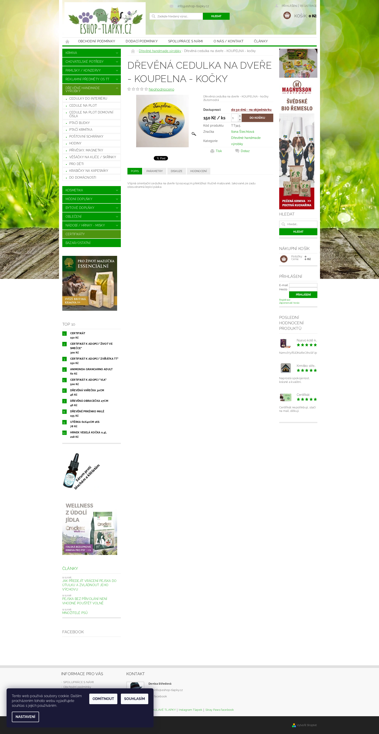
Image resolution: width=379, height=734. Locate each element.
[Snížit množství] (240, 120)
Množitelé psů (75, 613)
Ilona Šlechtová (242, 131)
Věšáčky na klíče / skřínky (92, 157)
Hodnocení (198, 171)
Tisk (219, 151)
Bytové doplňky (80, 208)
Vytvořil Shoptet (307, 725)
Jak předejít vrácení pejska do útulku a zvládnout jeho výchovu (89, 585)
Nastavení (25, 717)
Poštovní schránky (86, 136)
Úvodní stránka (67, 41)
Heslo (283, 289)
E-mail (283, 285)
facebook (160, 696)
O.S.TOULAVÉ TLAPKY (160, 709)
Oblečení (74, 216)
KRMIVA (71, 53)
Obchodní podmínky (96, 41)
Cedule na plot (83, 105)
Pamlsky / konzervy (83, 70)
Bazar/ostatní (78, 243)
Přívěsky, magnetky (86, 150)
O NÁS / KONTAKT (229, 41)
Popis (135, 171)
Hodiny (75, 143)
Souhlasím (134, 699)
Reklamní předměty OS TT (87, 79)
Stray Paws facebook (220, 709)
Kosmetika (74, 190)
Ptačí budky (79, 123)
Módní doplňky (79, 199)
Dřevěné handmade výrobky (83, 89)
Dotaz (245, 151)
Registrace (308, 5)
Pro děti (76, 164)
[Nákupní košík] (284, 259)
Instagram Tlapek (190, 709)
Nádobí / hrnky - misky (85, 225)
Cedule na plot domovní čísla (91, 114)
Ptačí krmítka (80, 129)
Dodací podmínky (142, 41)
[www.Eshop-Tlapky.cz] (105, 20)
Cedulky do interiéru (88, 98)
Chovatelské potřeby (85, 61)
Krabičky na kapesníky (88, 170)
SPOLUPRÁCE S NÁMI (185, 41)
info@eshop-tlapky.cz (168, 690)
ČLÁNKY (261, 41)
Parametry (155, 171)
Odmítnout (103, 699)
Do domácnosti (82, 177)
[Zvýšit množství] (240, 116)
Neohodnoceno (161, 89)
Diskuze (176, 171)
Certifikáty (75, 234)
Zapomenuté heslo (289, 303)
